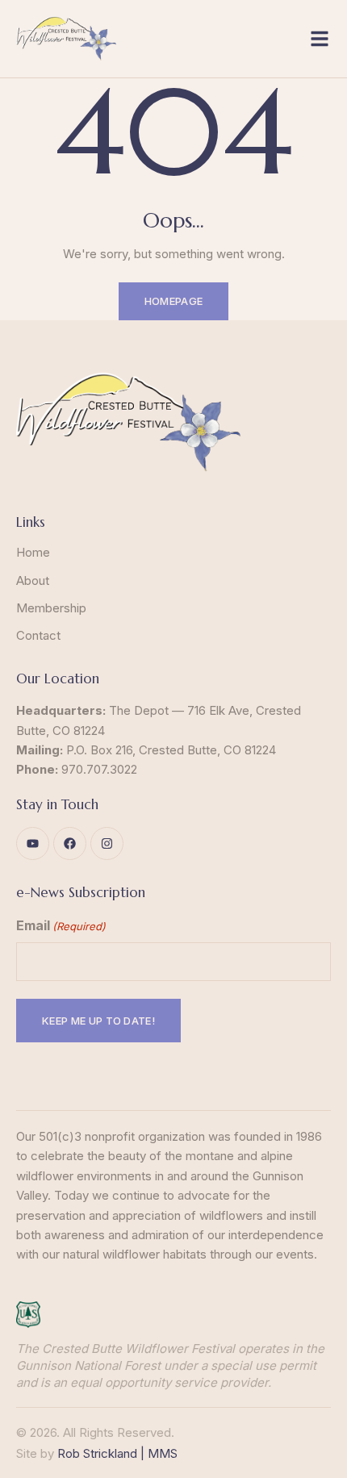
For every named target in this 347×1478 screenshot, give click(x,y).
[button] (319, 38)
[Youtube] (32, 843)
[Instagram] (106, 843)
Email (61, 925)
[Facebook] (69, 843)
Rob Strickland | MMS (117, 1453)
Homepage (173, 300)
